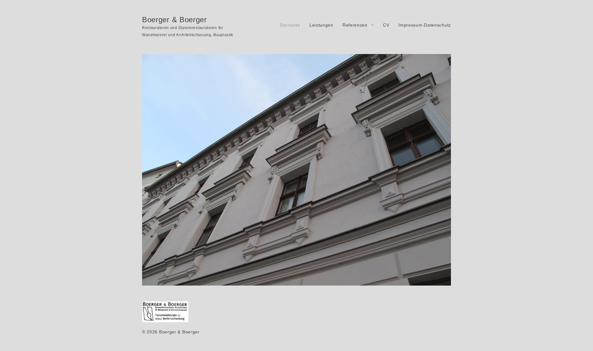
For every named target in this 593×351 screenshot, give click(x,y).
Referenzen (355, 25)
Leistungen (321, 25)
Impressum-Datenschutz (424, 25)
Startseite (290, 25)
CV (386, 25)
